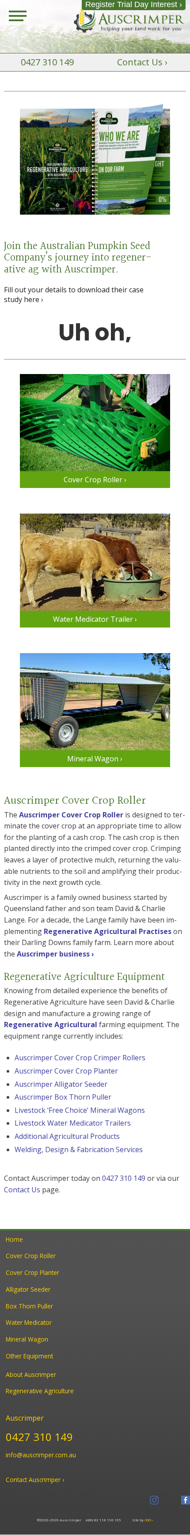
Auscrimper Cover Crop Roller (71, 815)
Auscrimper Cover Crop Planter (66, 1071)
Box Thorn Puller (29, 1306)
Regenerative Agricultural (50, 1024)
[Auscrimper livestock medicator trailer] (95, 562)
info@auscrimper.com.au (41, 1455)
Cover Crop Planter (32, 1272)
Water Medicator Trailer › (95, 619)
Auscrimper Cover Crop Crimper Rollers (80, 1057)
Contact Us (22, 1190)
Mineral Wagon (27, 1339)
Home (14, 1239)
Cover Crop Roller (31, 1255)
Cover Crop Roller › (95, 479)
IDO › (148, 1519)
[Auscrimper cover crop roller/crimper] (95, 422)
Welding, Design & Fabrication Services (79, 1149)
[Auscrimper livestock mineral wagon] (95, 701)
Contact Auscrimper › (35, 1479)
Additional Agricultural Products (67, 1136)
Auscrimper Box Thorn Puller (63, 1097)
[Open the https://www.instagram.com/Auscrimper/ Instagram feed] (154, 1500)
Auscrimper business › (55, 954)
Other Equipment (29, 1356)
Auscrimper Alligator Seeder (61, 1084)
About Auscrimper (31, 1374)
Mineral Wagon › (94, 759)
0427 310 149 (47, 62)
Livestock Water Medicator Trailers (73, 1123)
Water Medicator (29, 1322)
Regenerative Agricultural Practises (107, 931)
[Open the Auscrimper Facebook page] (185, 1500)
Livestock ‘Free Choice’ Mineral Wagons (80, 1110)
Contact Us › (142, 62)
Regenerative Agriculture (40, 1391)
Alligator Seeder (28, 1289)
